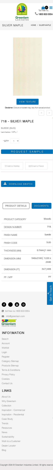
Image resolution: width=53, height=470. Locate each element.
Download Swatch (21, 184)
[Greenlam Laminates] (22, 12)
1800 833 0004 (23, 311)
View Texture (27, 102)
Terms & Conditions (11, 370)
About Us (6, 396)
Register (6, 356)
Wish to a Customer (11, 441)
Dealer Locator (9, 445)
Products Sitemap (10, 365)
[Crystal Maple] (41, 112)
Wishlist (5, 347)
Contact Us (7, 383)
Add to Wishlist (13, 166)
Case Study (7, 419)
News (4, 432)
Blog (4, 450)
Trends (5, 423)
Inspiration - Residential (13, 414)
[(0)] (43, 8)
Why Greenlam (9, 401)
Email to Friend (37, 166)
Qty (6, 141)
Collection (6, 405)
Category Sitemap (10, 361)
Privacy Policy (8, 374)
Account (6, 343)
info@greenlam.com (15, 316)
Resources (7, 427)
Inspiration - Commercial (13, 410)
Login (4, 352)
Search (5, 338)
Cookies (6, 378)
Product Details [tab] (16, 206)
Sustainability (8, 436)
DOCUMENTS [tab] (41, 206)
